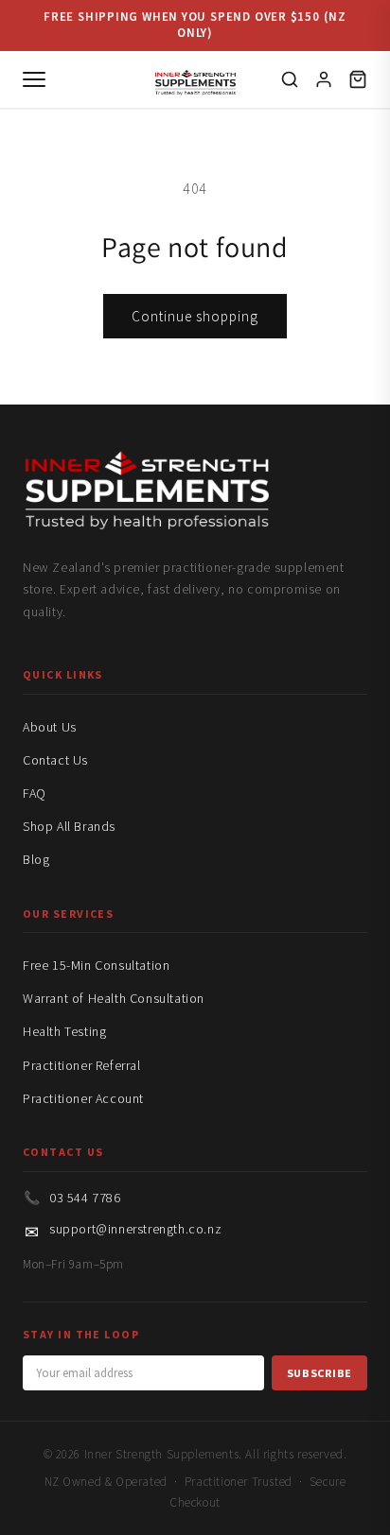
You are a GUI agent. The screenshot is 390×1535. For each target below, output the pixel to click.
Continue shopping (195, 316)
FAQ (34, 793)
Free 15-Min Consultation (96, 965)
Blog (36, 859)
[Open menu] (34, 79)
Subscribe (319, 1373)
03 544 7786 (85, 1197)
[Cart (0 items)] (358, 79)
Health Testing (64, 1031)
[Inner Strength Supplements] (195, 78)
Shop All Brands (69, 826)
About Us (50, 726)
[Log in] (324, 79)
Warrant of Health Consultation (113, 998)
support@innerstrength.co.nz (135, 1228)
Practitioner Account (83, 1098)
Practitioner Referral (82, 1065)
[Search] (290, 79)
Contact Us (55, 759)
